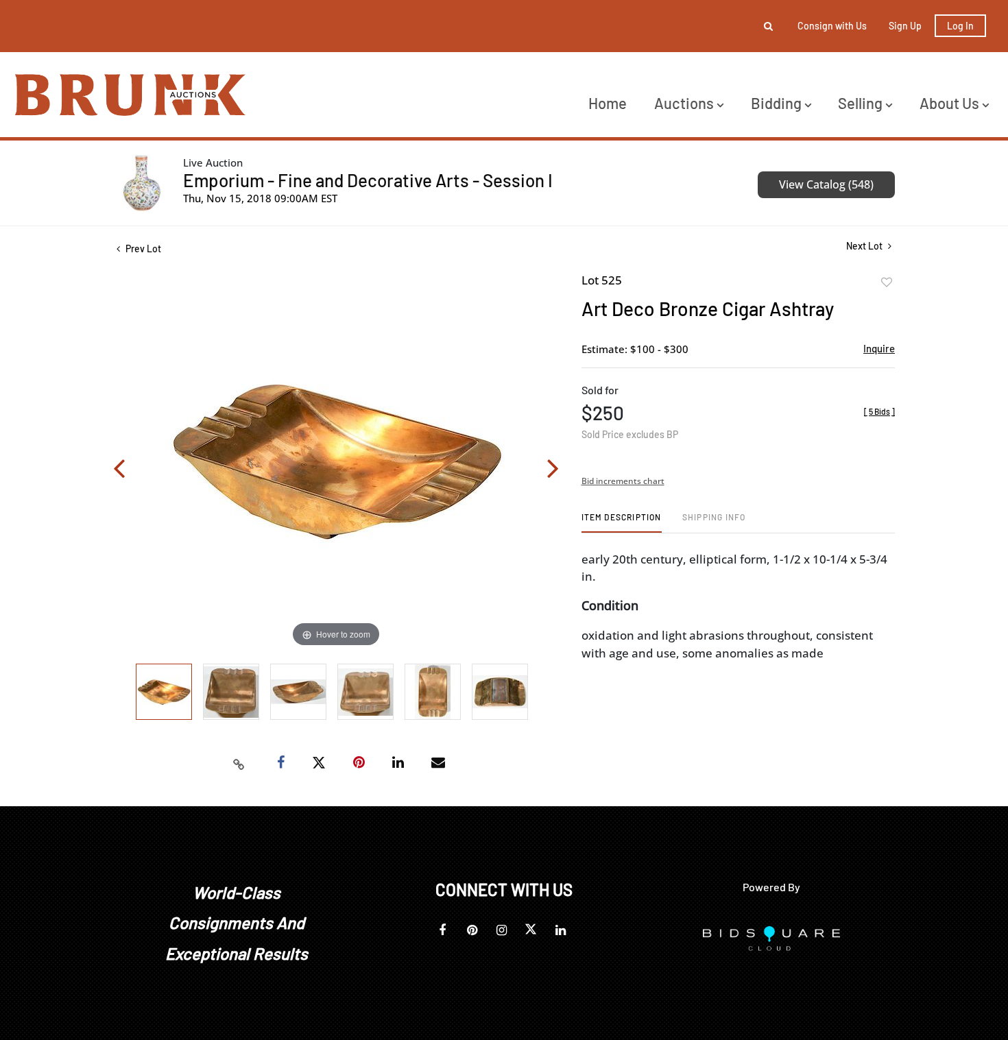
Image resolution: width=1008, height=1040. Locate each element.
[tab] (621, 522)
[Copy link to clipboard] (239, 763)
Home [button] (607, 103)
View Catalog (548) (826, 184)
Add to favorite (886, 282)
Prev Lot (142, 248)
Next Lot (865, 246)
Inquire (879, 348)
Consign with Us (832, 26)
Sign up (905, 26)
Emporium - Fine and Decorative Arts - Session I (368, 180)
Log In (960, 26)
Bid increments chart (622, 481)
